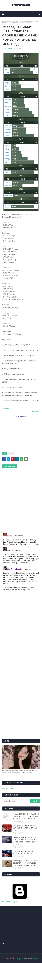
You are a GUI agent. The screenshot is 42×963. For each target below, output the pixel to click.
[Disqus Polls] (21, 500)
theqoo (9, 21)
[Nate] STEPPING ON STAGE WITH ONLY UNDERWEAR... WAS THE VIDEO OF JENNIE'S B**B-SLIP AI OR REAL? (25, 840)
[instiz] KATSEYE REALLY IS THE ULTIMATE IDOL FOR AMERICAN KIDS (25, 828)
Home (4, 21)
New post (5, 409)
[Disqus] (21, 561)
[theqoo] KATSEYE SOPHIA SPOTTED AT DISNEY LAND (23, 852)
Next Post (36, 411)
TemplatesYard (19, 958)
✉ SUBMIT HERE (7, 788)
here (13, 339)
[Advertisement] (21, 434)
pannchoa (8, 48)
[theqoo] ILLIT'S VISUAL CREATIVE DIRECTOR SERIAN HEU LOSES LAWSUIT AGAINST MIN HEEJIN (25, 863)
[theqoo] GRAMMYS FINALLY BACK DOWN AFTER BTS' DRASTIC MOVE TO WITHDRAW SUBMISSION (26, 816)
